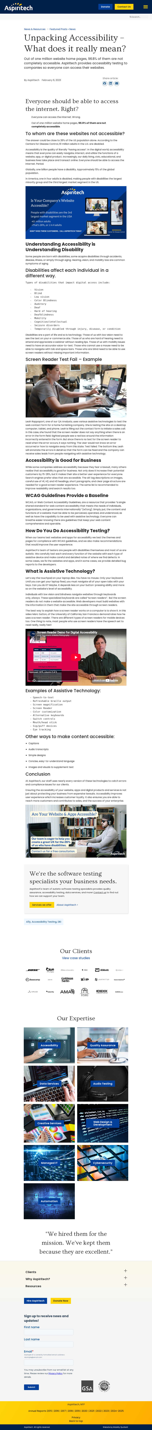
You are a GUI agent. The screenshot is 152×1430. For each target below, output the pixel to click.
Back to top (76, 1421)
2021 (91, 1411)
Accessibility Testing (44, 921)
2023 (106, 1411)
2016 (56, 1411)
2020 (84, 1411)
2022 (99, 1411)
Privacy (76, 1417)
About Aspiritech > (67, 905)
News (72, 29)
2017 (63, 1411)
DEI (59, 921)
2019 (77, 1411)
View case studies (76, 958)
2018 (70, 1411)
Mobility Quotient (120, 1427)
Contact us (100, 892)
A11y (28, 921)
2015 (49, 1411)
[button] (145, 6)
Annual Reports (37, 1411)
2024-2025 (117, 1411)
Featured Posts (58, 29)
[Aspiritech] (18, 7)
